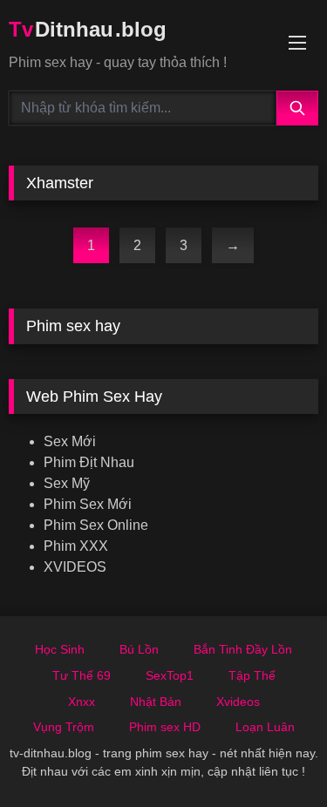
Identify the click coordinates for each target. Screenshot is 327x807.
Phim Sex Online (96, 525)
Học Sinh (60, 649)
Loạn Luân (265, 727)
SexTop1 (170, 675)
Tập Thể (252, 675)
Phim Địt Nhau (89, 462)
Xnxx (81, 702)
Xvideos (238, 702)
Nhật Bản (155, 702)
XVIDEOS (75, 566)
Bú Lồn (139, 649)
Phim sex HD (165, 727)
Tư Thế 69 (81, 675)
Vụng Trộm (63, 727)
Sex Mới (70, 441)
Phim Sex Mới (88, 504)
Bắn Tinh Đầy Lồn (243, 649)
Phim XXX (76, 546)
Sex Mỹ (67, 483)
